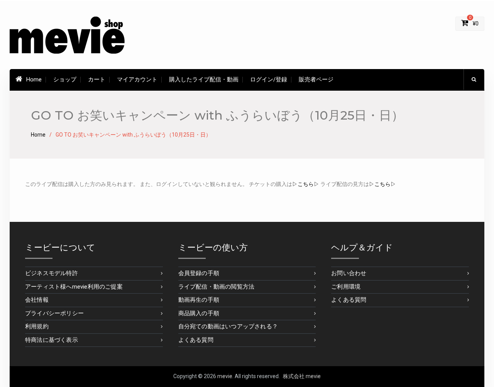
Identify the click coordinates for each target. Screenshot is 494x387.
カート (96, 79)
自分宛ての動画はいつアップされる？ (228, 326)
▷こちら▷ (305, 184)
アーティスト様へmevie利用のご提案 (74, 286)
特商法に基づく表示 (51, 339)
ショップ (64, 79)
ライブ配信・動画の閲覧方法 (216, 286)
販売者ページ (316, 79)
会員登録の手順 (198, 273)
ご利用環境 (345, 286)
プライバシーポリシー (54, 313)
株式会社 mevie (302, 376)
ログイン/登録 (268, 79)
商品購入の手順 (198, 313)
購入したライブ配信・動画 (204, 79)
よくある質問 (195, 339)
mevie (224, 376)
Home (34, 79)
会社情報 (37, 299)
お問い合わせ (348, 273)
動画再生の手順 (198, 299)
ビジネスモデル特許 (51, 273)
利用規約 (37, 326)
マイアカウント (137, 79)
